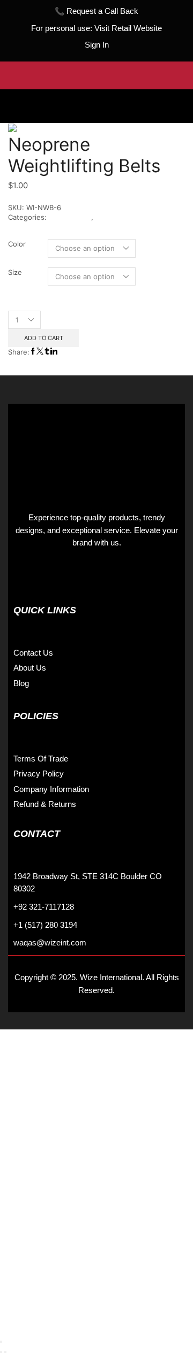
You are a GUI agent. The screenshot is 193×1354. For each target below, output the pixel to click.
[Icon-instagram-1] (48, 576)
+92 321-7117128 (43, 907)
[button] (96, 98)
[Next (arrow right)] (5, 1352)
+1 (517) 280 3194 (45, 925)
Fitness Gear (70, 217)
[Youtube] (96, 576)
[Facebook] (24, 576)
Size (15, 272)
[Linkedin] (72, 576)
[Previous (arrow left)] (1, 1352)
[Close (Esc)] (1, 1342)
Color (17, 244)
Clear (176, 290)
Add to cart (43, 338)
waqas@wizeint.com (49, 942)
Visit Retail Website (128, 28)
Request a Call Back (102, 11)
